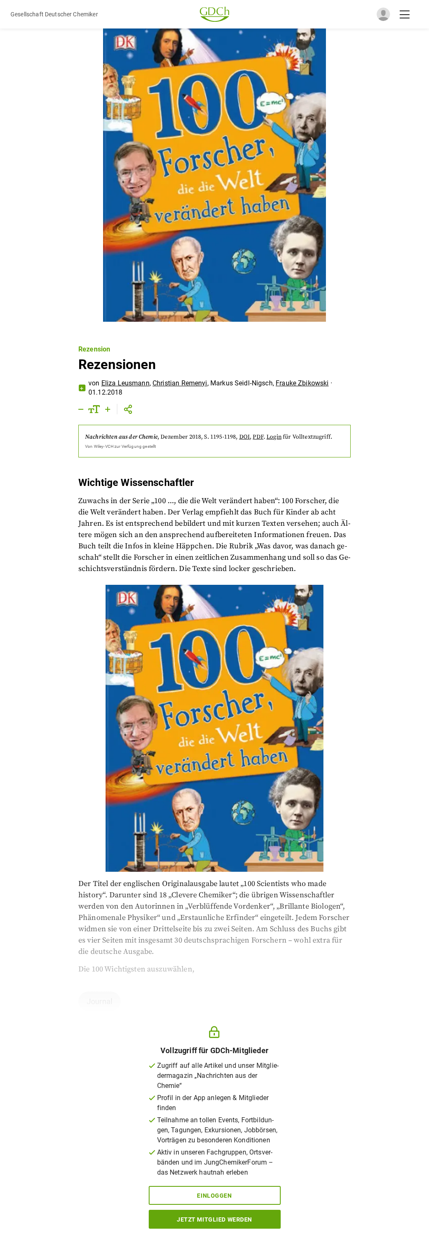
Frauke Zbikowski (302, 383)
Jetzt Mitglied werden (214, 1219)
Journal (99, 1001)
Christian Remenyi (179, 383)
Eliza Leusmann (125, 383)
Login (274, 437)
